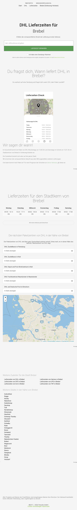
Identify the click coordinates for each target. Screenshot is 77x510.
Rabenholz (7, 401)
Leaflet (44, 341)
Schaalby (7, 423)
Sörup (6, 457)
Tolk (5, 407)
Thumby (6, 437)
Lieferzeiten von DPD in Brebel (14, 381)
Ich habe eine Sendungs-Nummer (40, 54)
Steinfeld (7, 414)
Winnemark (7, 412)
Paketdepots (29, 3)
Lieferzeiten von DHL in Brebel (14, 379)
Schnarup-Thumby (10, 417)
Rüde (6, 426)
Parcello (72, 341)
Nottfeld (7, 421)
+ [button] (5, 297)
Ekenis (6, 450)
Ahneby (6, 455)
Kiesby (6, 398)
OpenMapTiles (65, 341)
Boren (6, 430)
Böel (5, 446)
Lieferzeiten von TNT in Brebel (50, 384)
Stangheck (7, 453)
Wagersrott (8, 444)
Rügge (6, 396)
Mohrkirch (7, 448)
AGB (50, 57)
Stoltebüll (7, 432)
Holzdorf (7, 459)
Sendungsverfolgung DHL (43, 3)
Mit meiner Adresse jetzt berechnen (38, 222)
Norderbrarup (8, 410)
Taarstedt (7, 435)
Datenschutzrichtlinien (59, 57)
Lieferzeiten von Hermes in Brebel (51, 379)
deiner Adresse (52, 162)
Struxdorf (7, 419)
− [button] (5, 300)
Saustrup (7, 405)
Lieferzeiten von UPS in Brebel (50, 381)
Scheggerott (8, 428)
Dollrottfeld (8, 394)
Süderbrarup (8, 403)
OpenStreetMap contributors (54, 341)
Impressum (45, 506)
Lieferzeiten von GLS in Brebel (14, 384)
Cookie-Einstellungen (35, 506)
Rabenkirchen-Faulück (11, 439)
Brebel (6, 441)
